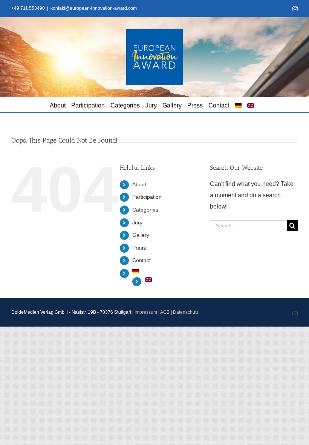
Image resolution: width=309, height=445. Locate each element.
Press (139, 248)
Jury (137, 222)
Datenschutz (186, 312)
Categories (145, 210)
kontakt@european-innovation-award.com (93, 8)
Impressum (146, 312)
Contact (141, 260)
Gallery (140, 235)
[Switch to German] (238, 104)
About (139, 184)
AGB (165, 312)
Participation (147, 197)
